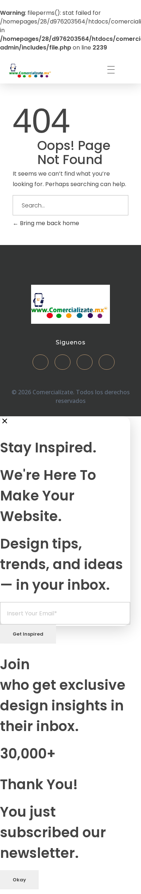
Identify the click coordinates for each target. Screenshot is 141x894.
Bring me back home (48, 223)
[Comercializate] (30, 70)
